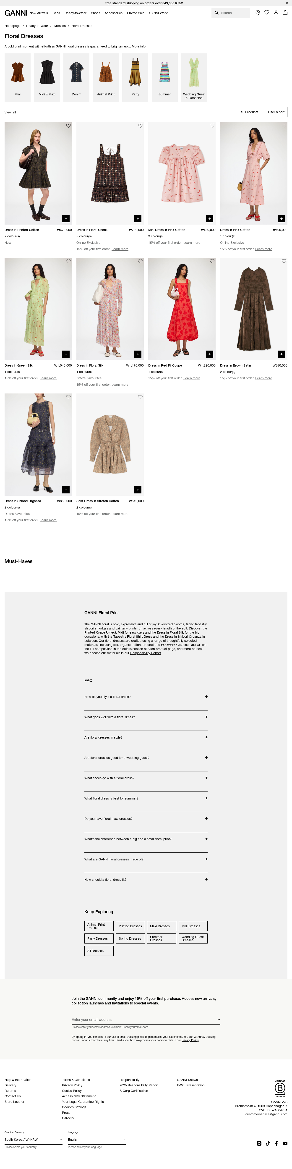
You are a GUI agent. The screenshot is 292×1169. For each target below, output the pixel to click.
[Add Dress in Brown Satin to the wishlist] (284, 261)
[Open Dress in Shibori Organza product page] (38, 444)
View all (10, 112)
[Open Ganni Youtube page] (285, 1143)
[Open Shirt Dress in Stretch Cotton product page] (110, 444)
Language (73, 1132)
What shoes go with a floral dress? (109, 775)
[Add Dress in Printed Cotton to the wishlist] (68, 125)
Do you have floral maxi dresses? (108, 816)
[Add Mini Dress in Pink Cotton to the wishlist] (212, 125)
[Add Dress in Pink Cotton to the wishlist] (284, 125)
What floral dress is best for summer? (111, 796)
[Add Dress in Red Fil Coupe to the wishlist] (212, 261)
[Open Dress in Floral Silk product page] (110, 309)
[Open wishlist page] (267, 12)
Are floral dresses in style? (103, 735)
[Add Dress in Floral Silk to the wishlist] (140, 261)
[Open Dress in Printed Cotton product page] (38, 173)
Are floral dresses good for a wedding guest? (116, 755)
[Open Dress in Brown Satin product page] (253, 309)
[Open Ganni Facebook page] (276, 1143)
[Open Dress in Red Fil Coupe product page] (182, 309)
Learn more (120, 249)
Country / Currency (14, 1132)
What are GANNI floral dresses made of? (113, 857)
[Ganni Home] (16, 13)
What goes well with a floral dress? (109, 714)
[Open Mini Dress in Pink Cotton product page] (182, 173)
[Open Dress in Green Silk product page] (38, 309)
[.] (146, 3)
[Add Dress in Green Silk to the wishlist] (68, 261)
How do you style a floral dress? (107, 694)
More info (139, 46)
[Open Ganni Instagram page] (259, 1143)
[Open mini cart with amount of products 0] (285, 12)
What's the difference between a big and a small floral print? (128, 836)
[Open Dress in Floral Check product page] (110, 173)
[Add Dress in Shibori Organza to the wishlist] (68, 397)
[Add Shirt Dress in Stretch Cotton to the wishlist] (140, 397)
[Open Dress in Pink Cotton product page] (253, 173)
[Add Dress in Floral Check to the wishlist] (140, 125)
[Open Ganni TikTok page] (268, 1143)
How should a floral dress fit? (105, 877)
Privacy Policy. (190, 1040)
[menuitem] (39, 13)
